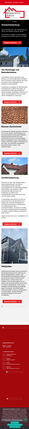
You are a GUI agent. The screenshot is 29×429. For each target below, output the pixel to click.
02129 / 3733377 (19, 2)
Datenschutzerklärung (15, 426)
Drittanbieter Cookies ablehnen (15, 424)
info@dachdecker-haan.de (13, 364)
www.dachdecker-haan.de (13, 368)
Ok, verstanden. (15, 422)
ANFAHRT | (10, 2)
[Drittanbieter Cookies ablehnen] (27, 418)
